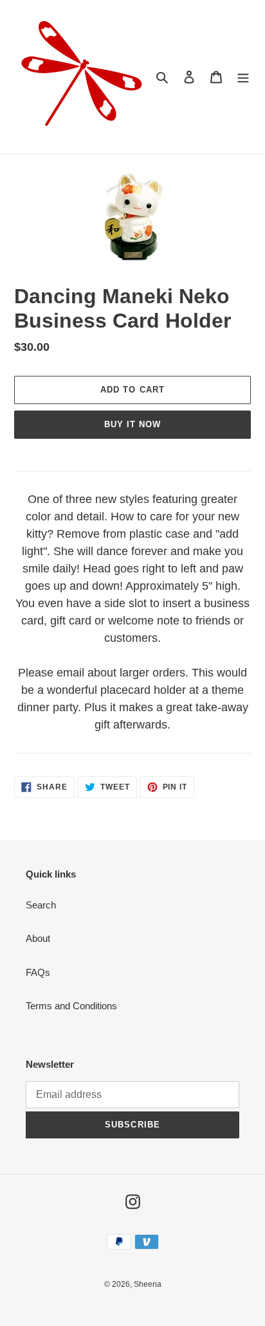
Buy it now (132, 424)
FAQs (38, 972)
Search (41, 904)
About (38, 938)
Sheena (147, 1284)
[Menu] (243, 77)
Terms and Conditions (71, 1005)
